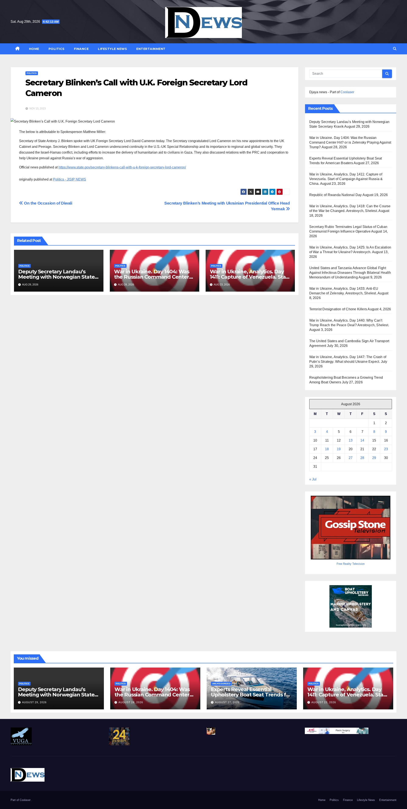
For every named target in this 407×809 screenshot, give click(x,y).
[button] (394, 49)
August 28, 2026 (130, 702)
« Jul (312, 479)
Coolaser (347, 92)
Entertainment (151, 49)
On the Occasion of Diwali (47, 203)
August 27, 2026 (227, 702)
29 (374, 458)
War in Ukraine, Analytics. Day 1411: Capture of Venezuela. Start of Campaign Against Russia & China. (346, 178)
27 (351, 458)
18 (327, 449)
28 (362, 458)
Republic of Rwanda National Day (335, 195)
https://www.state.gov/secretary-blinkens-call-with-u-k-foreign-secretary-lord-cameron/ (122, 167)
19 (339, 449)
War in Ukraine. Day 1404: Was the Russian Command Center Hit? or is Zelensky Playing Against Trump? (350, 142)
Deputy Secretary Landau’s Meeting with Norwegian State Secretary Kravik (56, 276)
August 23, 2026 (323, 702)
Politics (57, 49)
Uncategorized (221, 683)
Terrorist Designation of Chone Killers (338, 309)
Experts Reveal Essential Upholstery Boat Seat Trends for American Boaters (251, 694)
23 (386, 449)
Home (34, 49)
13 (351, 440)
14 (362, 440)
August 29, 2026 (34, 702)
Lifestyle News (112, 49)
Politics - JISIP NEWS (69, 179)
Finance (81, 49)
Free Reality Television (351, 563)
